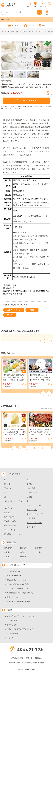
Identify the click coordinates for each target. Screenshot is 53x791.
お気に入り (49, 94)
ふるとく (10, 638)
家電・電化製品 (10, 525)
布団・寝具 (31, 518)
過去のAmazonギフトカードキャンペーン (22, 616)
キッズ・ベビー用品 (34, 523)
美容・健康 (31, 527)
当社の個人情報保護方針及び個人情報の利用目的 (26, 663)
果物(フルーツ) (9, 488)
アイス (41, 31)
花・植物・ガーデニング (13, 534)
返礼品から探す (13, 31)
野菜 (5, 492)
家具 (28, 480)
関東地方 (7, 557)
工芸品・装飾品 (10, 521)
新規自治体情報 (17, 658)
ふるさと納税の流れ (14, 576)
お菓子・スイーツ (29, 31)
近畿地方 (23, 552)
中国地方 (23, 557)
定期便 (31, 310)
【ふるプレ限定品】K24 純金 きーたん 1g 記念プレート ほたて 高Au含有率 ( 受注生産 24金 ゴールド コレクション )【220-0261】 (14, 434)
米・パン (7, 484)
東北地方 (7, 552)
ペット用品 (31, 488)
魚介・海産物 (9, 517)
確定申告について (13, 597)
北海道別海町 (6, 81)
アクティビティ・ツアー (36, 514)
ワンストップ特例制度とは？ (17, 588)
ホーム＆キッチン (10, 530)
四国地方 (38, 548)
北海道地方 (8, 548)
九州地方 (38, 552)
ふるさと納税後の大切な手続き (18, 584)
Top (2, 31)
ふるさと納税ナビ (13, 633)
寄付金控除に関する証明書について (20, 593)
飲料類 (29, 484)
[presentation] (2, 56)
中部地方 (23, 548)
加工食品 (7, 513)
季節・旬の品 (32, 510)
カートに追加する (28, 100)
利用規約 (38, 658)
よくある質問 (12, 620)
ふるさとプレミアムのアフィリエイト (21, 629)
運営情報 (29, 658)
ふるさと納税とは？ (14, 571)
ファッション (32, 492)
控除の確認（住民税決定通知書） (19, 601)
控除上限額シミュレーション (17, 580)
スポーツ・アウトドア (35, 505)
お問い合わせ (12, 625)
